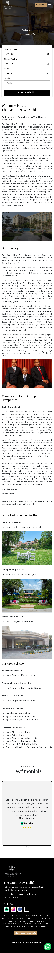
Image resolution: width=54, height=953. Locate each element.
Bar (47, 916)
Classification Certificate (25, 933)
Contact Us (20, 921)
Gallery (10, 918)
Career (9, 921)
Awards (19, 918)
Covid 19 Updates (12, 926)
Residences (24, 916)
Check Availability (27, 92)
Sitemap (42, 926)
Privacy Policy (9, 924)
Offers (28, 918)
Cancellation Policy (36, 921)
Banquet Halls (37, 916)
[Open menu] (49, 5)
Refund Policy (24, 924)
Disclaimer (45, 918)
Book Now (40, 5)
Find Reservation (29, 926)
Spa (2, 918)
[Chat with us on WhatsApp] (47, 946)
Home (22, 34)
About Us (13, 916)
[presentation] (26, 847)
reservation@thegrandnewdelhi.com (21, 894)
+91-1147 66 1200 (11, 897)
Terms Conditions (40, 924)
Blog (35, 918)
